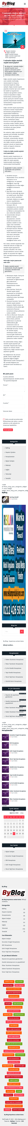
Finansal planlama (14, 1018)
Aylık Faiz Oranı (8, 985)
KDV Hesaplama (10, 860)
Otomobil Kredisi (13, 1069)
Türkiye (19, 1091)
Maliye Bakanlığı (7, 1065)
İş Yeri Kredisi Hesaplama (13, 668)
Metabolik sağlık (19, 1065)
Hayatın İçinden (16, 17)
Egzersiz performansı (13, 1011)
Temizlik (8, 478)
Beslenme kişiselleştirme (13, 992)
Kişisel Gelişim (10, 461)
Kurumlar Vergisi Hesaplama (14, 856)
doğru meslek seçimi (11, 54)
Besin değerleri (19, 985)
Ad (4, 395)
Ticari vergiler (10, 1091)
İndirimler (7, 1109)
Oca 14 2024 (14, 777)
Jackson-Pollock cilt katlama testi (14, 1051)
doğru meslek (10, 53)
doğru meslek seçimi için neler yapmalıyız (12, 56)
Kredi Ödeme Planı (14, 1062)
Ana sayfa (8, 17)
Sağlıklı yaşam (14, 1080)
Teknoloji (8, 474)
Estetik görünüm (19, 1014)
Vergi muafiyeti (19, 1095)
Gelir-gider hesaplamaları (14, 1022)
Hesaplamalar (10, 456)
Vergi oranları (14, 1098)
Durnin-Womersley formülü (13, 1007)
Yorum (5, 385)
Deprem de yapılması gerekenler (12, 696)
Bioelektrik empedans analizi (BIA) (14, 1000)
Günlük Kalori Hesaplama (14, 681)
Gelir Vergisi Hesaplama (13, 865)
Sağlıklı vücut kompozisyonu (14, 1076)
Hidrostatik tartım (14, 1047)
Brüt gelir (8, 1003)
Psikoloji (8, 465)
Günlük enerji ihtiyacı (14, 1040)
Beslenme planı (14, 996)
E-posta (6, 403)
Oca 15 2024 (14, 737)
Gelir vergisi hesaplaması (14, 1032)
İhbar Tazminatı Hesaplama (14, 664)
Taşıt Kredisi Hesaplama (13, 672)
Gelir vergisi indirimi (14, 1036)
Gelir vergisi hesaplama (14, 1029)
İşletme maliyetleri (18, 1109)
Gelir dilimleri (13, 1025)
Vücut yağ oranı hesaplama (13, 1102)
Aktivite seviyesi (9, 981)
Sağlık (7, 470)
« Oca (21, 813)
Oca (22, 47)
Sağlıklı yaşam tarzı (13, 1084)
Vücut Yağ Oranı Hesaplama (14, 677)
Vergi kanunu (8, 1095)
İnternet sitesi (7, 411)
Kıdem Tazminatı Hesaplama (14, 659)
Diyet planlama (18, 1003)
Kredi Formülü (20, 1054)
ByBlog (8, 448)
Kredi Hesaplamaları (13, 1058)
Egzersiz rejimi (7, 1014)
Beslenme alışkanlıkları (13, 989)
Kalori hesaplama (8, 1054)
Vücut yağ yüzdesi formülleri (14, 1106)
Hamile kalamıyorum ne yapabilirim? (13, 702)
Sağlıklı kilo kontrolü (14, 1073)
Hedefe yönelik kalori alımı (14, 1043)
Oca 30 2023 (14, 499)
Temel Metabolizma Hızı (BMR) (14, 1087)
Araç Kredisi (19, 981)
